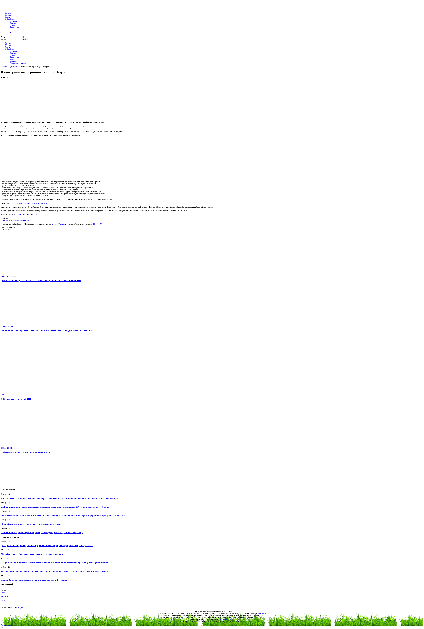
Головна (8, 13)
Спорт (12, 29)
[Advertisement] (212, 471)
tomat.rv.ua (262, 613)
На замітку (14, 31)
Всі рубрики (10, 19)
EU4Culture (5, 220)
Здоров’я (13, 25)
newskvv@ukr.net (58, 224)
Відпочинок (14, 27)
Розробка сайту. (7, 625)
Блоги (7, 17)
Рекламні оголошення (18, 33)
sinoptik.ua (21, 608)
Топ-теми (13, 21)
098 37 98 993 (97, 224)
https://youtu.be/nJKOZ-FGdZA (25, 214)
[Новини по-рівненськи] (28, 9)
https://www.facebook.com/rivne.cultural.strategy (32, 203)
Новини (8, 15)
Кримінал (13, 23)
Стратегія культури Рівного (19, 220)
